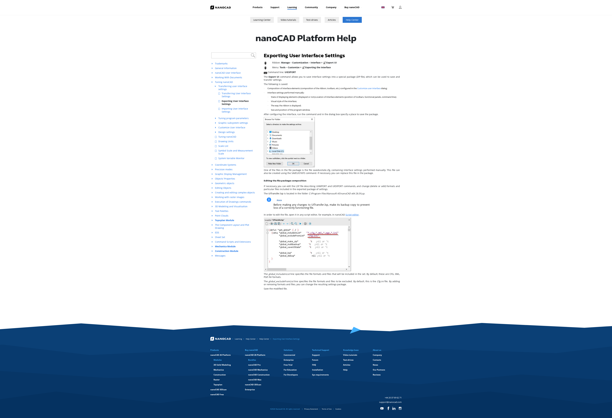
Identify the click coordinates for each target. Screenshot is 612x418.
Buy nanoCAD (351, 7)
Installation (317, 369)
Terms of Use (327, 409)
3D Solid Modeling (222, 364)
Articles (332, 19)
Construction (220, 374)
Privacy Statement (311, 409)
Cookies (338, 409)
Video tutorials (288, 19)
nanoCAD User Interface (228, 72)
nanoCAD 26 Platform (220, 355)
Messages (220, 255)
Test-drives (312, 19)
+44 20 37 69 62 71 (393, 397)
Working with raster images (229, 197)
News (375, 364)
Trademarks (221, 63)
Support (274, 7)
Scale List (223, 145)
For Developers (291, 374)
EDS (217, 232)
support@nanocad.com (390, 402)
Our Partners (379, 369)
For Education (290, 369)
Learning (292, 7)
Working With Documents (228, 77)
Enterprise (250, 389)
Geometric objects (224, 183)
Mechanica (219, 369)
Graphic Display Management (231, 174)
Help (345, 369)
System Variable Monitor (231, 158)
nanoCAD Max (254, 379)
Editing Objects (223, 187)
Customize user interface (369, 88)
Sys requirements (320, 374)
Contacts (377, 360)
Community (311, 7)
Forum (315, 360)
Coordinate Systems (225, 164)
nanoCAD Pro (254, 364)
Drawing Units (225, 141)
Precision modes (224, 169)
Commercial (289, 355)
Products (257, 7)
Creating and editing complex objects (235, 192)
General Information (226, 68)
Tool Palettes (221, 211)
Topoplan (218, 384)
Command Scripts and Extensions (233, 241)
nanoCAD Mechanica (258, 369)
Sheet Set (220, 237)
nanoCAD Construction (259, 374)
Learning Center (262, 19)
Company (331, 7)
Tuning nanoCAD (224, 82)
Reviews (377, 374)
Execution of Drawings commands (233, 201)
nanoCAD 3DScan (218, 389)
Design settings (226, 132)
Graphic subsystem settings (233, 122)
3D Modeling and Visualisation (231, 206)
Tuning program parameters (233, 118)
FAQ (314, 364)
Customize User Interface (231, 127)
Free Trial (288, 364)
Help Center (352, 19)
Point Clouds (221, 215)
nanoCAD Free (217, 394)
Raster (217, 379)
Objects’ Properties (225, 178)
